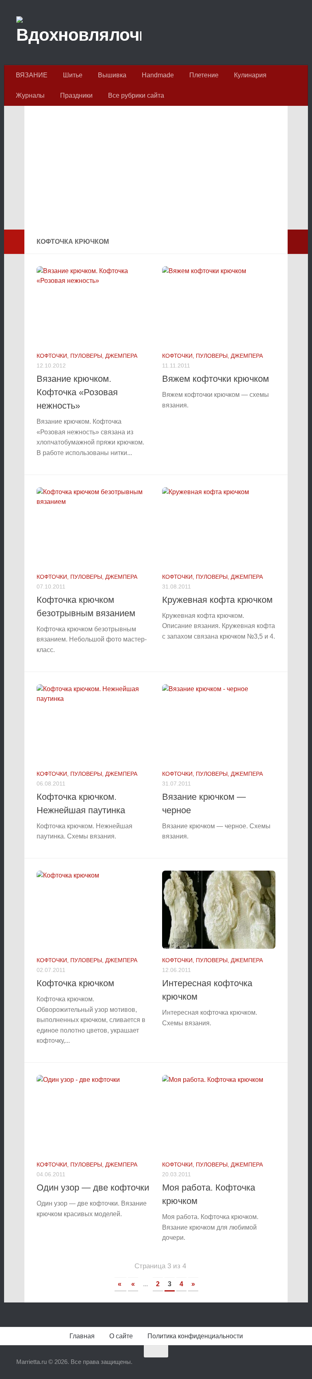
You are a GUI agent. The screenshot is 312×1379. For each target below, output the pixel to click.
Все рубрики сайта (136, 95)
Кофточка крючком (75, 983)
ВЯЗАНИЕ (32, 75)
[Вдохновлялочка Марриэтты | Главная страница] (78, 32)
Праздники (76, 95)
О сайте (121, 1336)
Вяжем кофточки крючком (215, 379)
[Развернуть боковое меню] (14, 242)
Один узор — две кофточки (93, 1187)
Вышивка (112, 75)
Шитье (72, 75)
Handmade (158, 75)
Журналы (30, 95)
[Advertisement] (156, 173)
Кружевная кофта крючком (217, 600)
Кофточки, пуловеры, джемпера (87, 355)
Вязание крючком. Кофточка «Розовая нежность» (77, 392)
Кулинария (250, 75)
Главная (82, 1336)
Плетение (204, 75)
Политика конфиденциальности (195, 1336)
